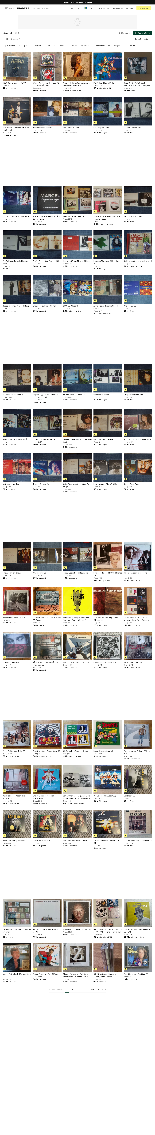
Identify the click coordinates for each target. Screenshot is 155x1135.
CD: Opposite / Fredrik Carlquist (76, 662)
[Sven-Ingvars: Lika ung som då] (17, 423)
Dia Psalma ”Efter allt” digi (103, 83)
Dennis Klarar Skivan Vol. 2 (104, 751)
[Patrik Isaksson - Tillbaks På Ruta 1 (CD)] (138, 734)
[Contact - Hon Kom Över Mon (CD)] (138, 824)
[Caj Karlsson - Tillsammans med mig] (77, 913)
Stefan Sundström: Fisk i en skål (46, 261)
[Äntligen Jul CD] (138, 289)
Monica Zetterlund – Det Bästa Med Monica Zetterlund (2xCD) (76, 975)
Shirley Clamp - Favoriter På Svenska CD (44, 797)
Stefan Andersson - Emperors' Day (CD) (107, 842)
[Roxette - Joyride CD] (47, 824)
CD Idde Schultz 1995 (132, 128)
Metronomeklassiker (11, 484)
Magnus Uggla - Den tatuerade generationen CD (45, 396)
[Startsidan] (23, 8)
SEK (92, 8)
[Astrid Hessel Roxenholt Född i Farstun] (107, 289)
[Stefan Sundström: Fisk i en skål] (47, 244)
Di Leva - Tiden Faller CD (13, 395)
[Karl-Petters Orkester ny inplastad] (138, 244)
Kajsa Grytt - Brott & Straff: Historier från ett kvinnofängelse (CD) (137, 84)
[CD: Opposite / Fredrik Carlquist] (77, 646)
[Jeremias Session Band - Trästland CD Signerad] (47, 601)
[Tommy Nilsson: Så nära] (47, 111)
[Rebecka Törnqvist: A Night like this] (107, 244)
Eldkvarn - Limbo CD (11, 662)
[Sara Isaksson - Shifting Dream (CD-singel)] (107, 601)
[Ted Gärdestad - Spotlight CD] (138, 957)
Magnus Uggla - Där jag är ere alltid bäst (77, 440)
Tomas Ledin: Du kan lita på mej (76, 573)
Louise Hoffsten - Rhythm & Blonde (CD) (107, 574)
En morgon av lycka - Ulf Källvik (45, 306)
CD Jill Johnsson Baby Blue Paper (16, 216)
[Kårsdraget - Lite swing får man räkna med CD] (47, 646)
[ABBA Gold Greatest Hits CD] (17, 66)
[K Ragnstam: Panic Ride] (138, 378)
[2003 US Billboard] (77, 289)
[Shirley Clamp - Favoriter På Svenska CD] (47, 779)
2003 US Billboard (70, 306)
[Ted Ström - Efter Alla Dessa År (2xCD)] (47, 913)
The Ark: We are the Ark (12, 573)
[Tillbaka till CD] (4, 39)
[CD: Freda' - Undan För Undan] (77, 824)
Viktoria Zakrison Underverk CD (75, 395)
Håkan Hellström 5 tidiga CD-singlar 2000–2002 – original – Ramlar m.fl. (107, 930)
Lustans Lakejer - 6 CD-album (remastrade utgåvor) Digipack (136, 619)
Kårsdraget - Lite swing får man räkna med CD (45, 663)
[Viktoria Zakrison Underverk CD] (77, 378)
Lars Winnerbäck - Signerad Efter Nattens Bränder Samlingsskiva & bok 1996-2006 (76, 797)
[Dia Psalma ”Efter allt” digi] (107, 66)
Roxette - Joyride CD (41, 841)
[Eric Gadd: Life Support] (138, 200)
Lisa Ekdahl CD (129, 796)
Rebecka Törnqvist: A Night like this (106, 262)
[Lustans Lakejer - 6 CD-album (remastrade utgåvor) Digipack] (138, 601)
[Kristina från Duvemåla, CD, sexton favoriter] (17, 913)
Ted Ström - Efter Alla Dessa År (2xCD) (45, 930)
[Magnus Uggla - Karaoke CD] (107, 423)
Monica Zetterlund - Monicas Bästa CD (17, 975)
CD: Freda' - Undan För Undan (75, 841)
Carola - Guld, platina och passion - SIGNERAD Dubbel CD (77, 84)
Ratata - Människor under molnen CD (137, 574)
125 (92, 989)
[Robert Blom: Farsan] (138, 467)
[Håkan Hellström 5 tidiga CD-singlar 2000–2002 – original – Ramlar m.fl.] (107, 913)
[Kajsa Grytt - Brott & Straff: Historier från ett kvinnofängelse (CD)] (138, 66)
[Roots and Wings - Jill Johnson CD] (138, 423)
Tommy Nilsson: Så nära (42, 128)
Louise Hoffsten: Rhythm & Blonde (77, 261)
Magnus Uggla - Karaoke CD (104, 439)
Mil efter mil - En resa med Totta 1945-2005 (16, 129)
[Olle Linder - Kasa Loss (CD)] (107, 779)
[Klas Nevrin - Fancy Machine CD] (107, 646)
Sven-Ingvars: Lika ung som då (15, 439)
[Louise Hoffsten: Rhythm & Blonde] (77, 244)
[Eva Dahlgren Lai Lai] (107, 111)
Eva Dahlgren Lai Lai (101, 128)
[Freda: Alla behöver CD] (107, 378)
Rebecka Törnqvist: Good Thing (16, 306)
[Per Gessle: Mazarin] (77, 111)
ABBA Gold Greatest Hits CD (14, 83)
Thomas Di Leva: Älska (42, 484)
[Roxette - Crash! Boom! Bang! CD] (47, 734)
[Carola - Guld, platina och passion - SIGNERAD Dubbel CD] (77, 66)
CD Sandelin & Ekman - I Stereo (75, 751)
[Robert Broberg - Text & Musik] (47, 957)
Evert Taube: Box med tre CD (75, 216)
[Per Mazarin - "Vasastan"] (138, 646)
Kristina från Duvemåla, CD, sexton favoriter (17, 930)
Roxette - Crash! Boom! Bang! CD (46, 751)
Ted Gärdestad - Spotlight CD (136, 974)
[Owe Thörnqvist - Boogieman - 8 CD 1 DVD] (138, 913)
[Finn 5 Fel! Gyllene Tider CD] (17, 734)
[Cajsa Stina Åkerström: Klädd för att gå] (77, 467)
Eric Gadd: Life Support (133, 216)
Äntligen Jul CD (130, 306)
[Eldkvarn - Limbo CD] (17, 646)
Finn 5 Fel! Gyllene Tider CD (14, 751)
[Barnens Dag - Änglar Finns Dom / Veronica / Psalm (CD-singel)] (77, 601)
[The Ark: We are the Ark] (17, 556)
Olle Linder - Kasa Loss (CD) (104, 796)
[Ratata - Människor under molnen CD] (138, 556)
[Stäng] (153, 2)
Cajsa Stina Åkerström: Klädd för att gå (76, 485)
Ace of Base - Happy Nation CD (15, 841)
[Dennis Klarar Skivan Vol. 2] (107, 734)
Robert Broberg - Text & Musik (45, 974)
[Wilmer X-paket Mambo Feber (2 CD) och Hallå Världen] (47, 66)
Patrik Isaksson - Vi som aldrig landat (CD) (14, 797)
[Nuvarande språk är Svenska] (86, 8)
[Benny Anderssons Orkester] (17, 601)
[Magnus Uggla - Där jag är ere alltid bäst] (77, 423)
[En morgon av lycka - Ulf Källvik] (47, 289)
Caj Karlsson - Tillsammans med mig (77, 929)
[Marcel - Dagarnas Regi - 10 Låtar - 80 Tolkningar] (47, 200)
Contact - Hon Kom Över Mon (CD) (138, 841)
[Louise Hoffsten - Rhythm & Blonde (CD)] (107, 556)
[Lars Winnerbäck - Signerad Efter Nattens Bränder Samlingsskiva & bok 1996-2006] (77, 779)
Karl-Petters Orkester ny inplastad (138, 261)
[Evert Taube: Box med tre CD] (77, 200)
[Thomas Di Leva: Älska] (47, 467)
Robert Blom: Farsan (132, 484)
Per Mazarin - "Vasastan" (134, 662)
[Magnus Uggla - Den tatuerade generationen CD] (47, 378)
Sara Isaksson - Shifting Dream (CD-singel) (105, 619)
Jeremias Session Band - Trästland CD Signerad (47, 619)
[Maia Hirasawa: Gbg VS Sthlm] (107, 467)
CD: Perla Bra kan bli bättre (44, 439)
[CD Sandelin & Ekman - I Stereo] (77, 734)
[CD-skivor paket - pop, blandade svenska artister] (107, 200)
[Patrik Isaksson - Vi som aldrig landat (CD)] (17, 779)
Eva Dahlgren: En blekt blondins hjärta (15, 262)
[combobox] (53, 8)
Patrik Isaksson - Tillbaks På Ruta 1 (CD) (137, 752)
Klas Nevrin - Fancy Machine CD (106, 662)
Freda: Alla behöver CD (102, 395)
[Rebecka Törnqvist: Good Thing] (17, 289)
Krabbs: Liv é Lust (40, 573)
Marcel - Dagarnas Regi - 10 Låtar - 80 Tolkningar (47, 217)
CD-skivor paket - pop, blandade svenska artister (106, 217)
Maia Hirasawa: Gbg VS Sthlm (105, 484)
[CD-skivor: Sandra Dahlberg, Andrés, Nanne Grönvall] (107, 957)
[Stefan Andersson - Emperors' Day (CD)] (107, 824)
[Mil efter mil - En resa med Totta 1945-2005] (17, 111)
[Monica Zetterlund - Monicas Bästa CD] (17, 957)
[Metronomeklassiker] (17, 467)
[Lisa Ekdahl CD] (138, 779)
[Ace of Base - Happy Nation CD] (17, 824)
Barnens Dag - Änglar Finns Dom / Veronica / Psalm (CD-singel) (76, 619)
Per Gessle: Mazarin (71, 128)
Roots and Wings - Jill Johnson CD (137, 439)
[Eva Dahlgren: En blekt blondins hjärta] (17, 244)
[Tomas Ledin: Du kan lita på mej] (77, 556)
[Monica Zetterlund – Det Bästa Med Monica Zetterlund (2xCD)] (77, 957)
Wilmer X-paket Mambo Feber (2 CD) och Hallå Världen (46, 84)
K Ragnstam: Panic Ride (133, 395)
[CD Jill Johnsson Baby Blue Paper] (17, 200)
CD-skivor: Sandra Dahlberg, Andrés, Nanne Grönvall (104, 975)
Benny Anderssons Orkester (14, 618)
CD (7, 39)
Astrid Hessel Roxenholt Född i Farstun (105, 307)
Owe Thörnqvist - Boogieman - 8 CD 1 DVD (137, 930)
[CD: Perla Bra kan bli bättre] (47, 423)
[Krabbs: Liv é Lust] (47, 556)
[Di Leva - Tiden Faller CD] (17, 378)
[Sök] (72, 8)
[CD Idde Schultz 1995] (138, 111)
